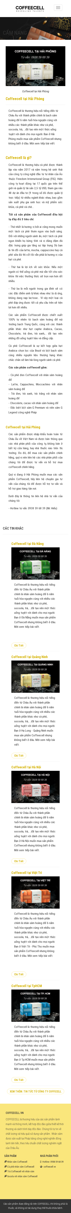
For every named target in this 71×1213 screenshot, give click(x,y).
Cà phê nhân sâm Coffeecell (20, 1166)
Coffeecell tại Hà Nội (26, 767)
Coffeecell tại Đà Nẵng (27, 544)
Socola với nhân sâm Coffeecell (22, 1176)
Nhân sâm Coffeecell (17, 1161)
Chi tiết (18, 645)
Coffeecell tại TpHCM (26, 986)
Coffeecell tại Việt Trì (26, 873)
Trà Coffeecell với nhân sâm (20, 1171)
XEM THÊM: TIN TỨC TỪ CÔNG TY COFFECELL (35, 1091)
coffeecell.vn (50, 1166)
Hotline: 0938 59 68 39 (52, 1161)
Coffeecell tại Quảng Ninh (29, 657)
